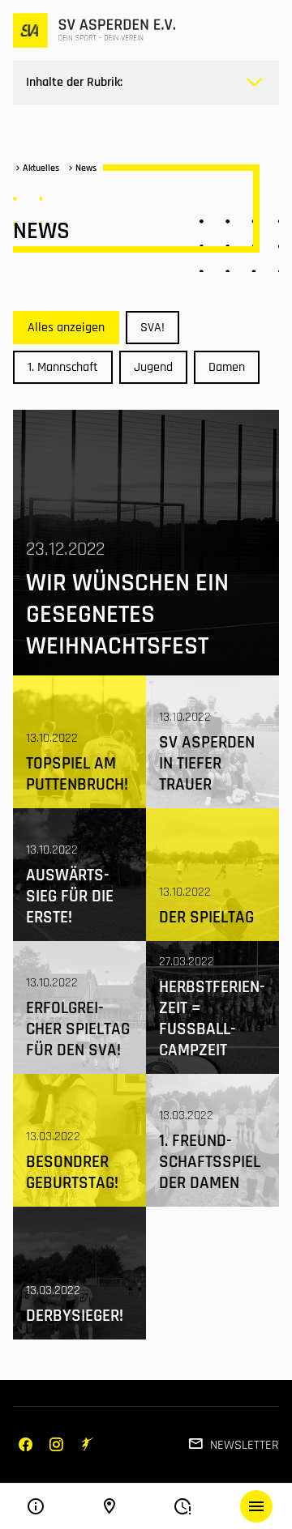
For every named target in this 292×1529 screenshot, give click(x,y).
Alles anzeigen (66, 327)
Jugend (153, 367)
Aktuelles (41, 168)
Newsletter (244, 1445)
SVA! (152, 327)
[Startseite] (94, 30)
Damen (226, 367)
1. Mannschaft (63, 367)
